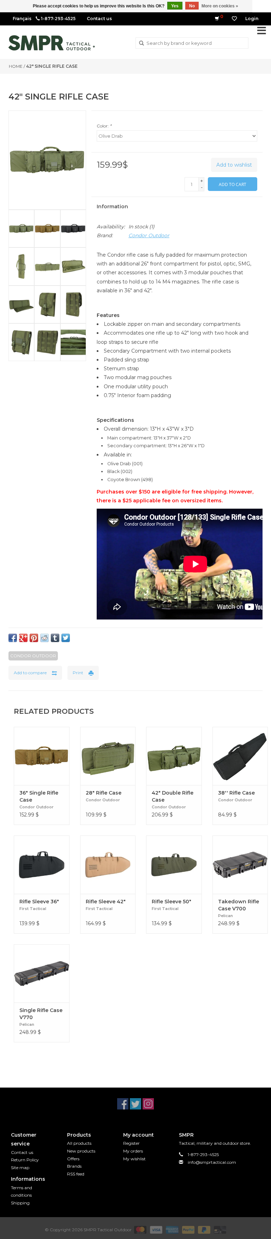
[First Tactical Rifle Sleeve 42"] (108, 865)
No (192, 6)
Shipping (20, 1202)
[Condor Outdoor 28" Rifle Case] (108, 756)
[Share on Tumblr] (55, 638)
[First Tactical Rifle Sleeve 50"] (174, 865)
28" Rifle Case (103, 793)
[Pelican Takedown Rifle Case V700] (240, 865)
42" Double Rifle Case (172, 796)
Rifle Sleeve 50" (171, 901)
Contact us (99, 18)
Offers (73, 1158)
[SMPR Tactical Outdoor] (51, 42)
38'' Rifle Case (236, 793)
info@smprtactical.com (212, 1162)
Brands (74, 1166)
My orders (133, 1151)
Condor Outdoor (148, 235)
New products (81, 1151)
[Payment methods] (139, 1229)
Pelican (225, 915)
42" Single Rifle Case (52, 66)
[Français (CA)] (22, 18)
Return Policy (25, 1159)
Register (131, 1143)
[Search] (141, 43)
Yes (175, 6)
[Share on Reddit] (44, 638)
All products (79, 1143)
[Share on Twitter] (65, 638)
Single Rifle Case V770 (40, 1013)
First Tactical (32, 908)
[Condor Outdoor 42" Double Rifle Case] (174, 756)
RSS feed (75, 1174)
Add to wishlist (234, 165)
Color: (104, 125)
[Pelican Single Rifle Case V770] (42, 973)
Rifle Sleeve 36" (39, 901)
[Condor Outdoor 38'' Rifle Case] (240, 756)
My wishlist (134, 1158)
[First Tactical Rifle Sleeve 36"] (42, 865)
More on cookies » (219, 6)
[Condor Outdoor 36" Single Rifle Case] (42, 756)
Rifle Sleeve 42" (106, 901)
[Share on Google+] (23, 638)
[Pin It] (34, 638)
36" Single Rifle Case (38, 796)
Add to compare (30, 672)
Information (112, 206)
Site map (20, 1167)
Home (16, 66)
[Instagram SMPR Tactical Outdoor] (148, 1103)
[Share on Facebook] (12, 638)
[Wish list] (234, 19)
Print (78, 672)
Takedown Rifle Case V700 (238, 905)
